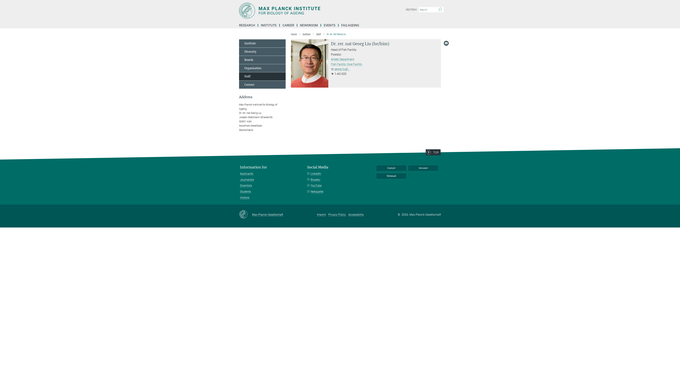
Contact (249, 84)
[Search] (440, 9)
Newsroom (309, 25)
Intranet (423, 168)
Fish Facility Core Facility (346, 64)
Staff (247, 76)
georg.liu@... (342, 69)
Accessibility (356, 214)
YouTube (316, 185)
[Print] (446, 43)
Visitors (244, 197)
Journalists (247, 179)
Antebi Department (342, 59)
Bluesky (315, 179)
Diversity (250, 51)
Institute (250, 43)
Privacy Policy (337, 214)
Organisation (252, 68)
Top (436, 152)
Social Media (317, 167)
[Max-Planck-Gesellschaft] (245, 214)
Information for (253, 167)
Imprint (321, 214)
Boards (248, 60)
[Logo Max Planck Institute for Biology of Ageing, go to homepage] (305, 11)
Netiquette (317, 191)
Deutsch (411, 9)
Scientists (246, 185)
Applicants (246, 173)
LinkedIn (316, 173)
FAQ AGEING (350, 25)
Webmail (391, 176)
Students (245, 191)
